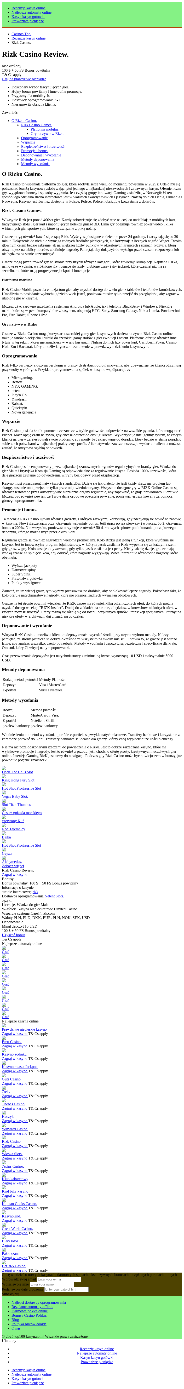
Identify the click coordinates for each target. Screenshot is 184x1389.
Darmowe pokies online (30, 1311)
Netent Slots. (54, 896)
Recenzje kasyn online (29, 8)
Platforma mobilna (44, 129)
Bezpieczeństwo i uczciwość (42, 146)
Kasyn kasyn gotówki (28, 17)
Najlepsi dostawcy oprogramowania (39, 1302)
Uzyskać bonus (13, 935)
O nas (16, 1328)
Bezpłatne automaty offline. (32, 1307)
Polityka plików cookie (29, 1324)
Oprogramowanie (34, 138)
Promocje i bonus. (34, 151)
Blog (15, 1320)
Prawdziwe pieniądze (28, 21)
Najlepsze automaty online (32, 12)
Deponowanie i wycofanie (41, 155)
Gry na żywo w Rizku (47, 134)
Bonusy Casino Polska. (29, 1315)
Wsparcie (28, 142)
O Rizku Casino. (24, 121)
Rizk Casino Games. (36, 125)
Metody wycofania (35, 164)
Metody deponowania (37, 159)
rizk (35, 892)
